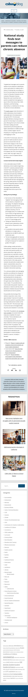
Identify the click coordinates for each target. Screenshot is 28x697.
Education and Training (10, 542)
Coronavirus (7, 530)
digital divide (22, 657)
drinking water (8, 537)
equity (6, 552)
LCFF (6, 671)
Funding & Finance (9, 560)
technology (21, 678)
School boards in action (10, 591)
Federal (6, 557)
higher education (6, 669)
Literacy (6, 569)
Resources (7, 584)
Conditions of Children (13, 55)
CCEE (5, 512)
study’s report (9, 111)
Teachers (6, 613)
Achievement (7, 500)
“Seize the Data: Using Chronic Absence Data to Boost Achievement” (14, 351)
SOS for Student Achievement (12, 600)
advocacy (11, 645)
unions (6, 622)
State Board (7, 608)
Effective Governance (9, 545)
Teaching (16, 678)
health (22, 667)
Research (6, 581)
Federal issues (17, 662)
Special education (8, 603)
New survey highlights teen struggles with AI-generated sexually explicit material (14, 420)
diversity (13, 659)
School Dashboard (9, 595)
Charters (6, 515)
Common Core (13, 652)
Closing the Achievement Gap (12, 520)
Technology (7, 615)
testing (4, 680)
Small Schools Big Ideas (13, 593)
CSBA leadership (8, 532)
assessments (7, 505)
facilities (6, 555)
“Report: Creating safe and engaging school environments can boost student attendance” (14, 345)
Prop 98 (19, 671)
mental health (8, 572)
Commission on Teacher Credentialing (14, 525)
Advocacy (6, 502)
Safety (6, 586)
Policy (5, 579)
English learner (8, 550)
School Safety (17, 674)
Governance (7, 562)
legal (5, 564)
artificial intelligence (12, 617)
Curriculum (7, 535)
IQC (24, 669)
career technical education (8, 650)
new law (6, 576)
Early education (8, 540)
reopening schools (8, 674)
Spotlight (6, 605)
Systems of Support (9, 610)
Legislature (7, 567)
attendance (14, 365)
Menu (14, 10)
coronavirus (8, 657)
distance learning (7, 659)
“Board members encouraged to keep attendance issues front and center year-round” (14, 356)
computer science (19, 652)
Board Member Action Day (14, 648)
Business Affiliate (8, 507)
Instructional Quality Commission (16, 669)
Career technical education (11, 510)
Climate (6, 517)
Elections (6, 547)
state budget (20, 676)
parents (19, 365)
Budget (22, 648)
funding (17, 665)
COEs (5, 522)
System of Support (6, 678)
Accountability (8, 497)
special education (7, 676)
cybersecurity (10, 588)
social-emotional (8, 598)
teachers (13, 678)
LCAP (4, 671)
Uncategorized (8, 620)
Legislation (11, 671)
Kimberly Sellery (9, 29)
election (17, 659)
